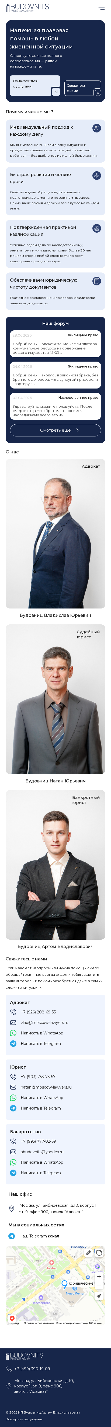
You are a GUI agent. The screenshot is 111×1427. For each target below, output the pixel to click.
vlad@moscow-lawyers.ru (44, 1022)
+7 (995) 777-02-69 (38, 1141)
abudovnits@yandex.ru (42, 1151)
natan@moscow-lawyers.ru (46, 1087)
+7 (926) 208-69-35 (38, 1012)
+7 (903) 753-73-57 (38, 1076)
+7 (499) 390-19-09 (32, 1368)
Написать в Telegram (41, 1043)
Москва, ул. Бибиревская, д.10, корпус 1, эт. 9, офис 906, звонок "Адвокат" (58, 1208)
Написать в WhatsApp (42, 1033)
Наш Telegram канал (39, 1236)
